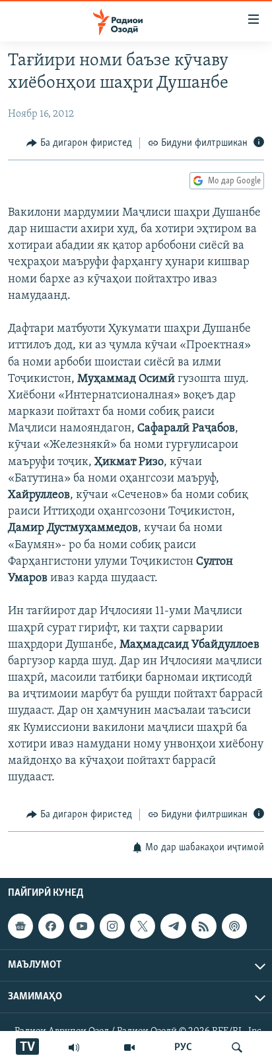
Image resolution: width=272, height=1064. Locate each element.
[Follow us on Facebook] (50, 926)
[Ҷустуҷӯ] (237, 1047)
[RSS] (204, 926)
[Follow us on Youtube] (81, 926)
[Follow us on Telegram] (173, 926)
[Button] (79, 143)
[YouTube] (129, 1047)
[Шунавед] (74, 1047)
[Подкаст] (234, 926)
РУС (183, 1047)
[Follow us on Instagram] (112, 926)
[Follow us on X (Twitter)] (142, 926)
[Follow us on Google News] (20, 926)
